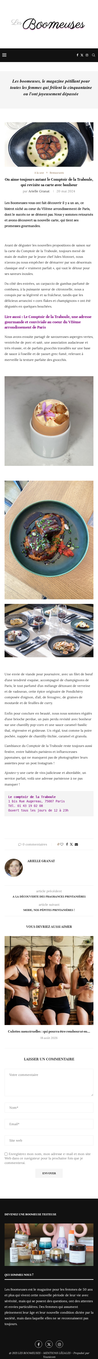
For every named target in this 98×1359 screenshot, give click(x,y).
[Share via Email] (76, 844)
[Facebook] (77, 55)
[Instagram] (87, 55)
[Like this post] (61, 844)
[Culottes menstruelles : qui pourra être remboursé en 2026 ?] (49, 980)
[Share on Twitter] (71, 844)
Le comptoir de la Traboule (32, 797)
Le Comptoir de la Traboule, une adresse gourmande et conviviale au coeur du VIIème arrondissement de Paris (48, 322)
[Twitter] (81, 55)
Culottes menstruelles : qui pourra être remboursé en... (49, 1031)
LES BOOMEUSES (29, 1353)
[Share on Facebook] (67, 844)
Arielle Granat (38, 191)
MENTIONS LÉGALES (56, 1353)
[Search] (93, 55)
